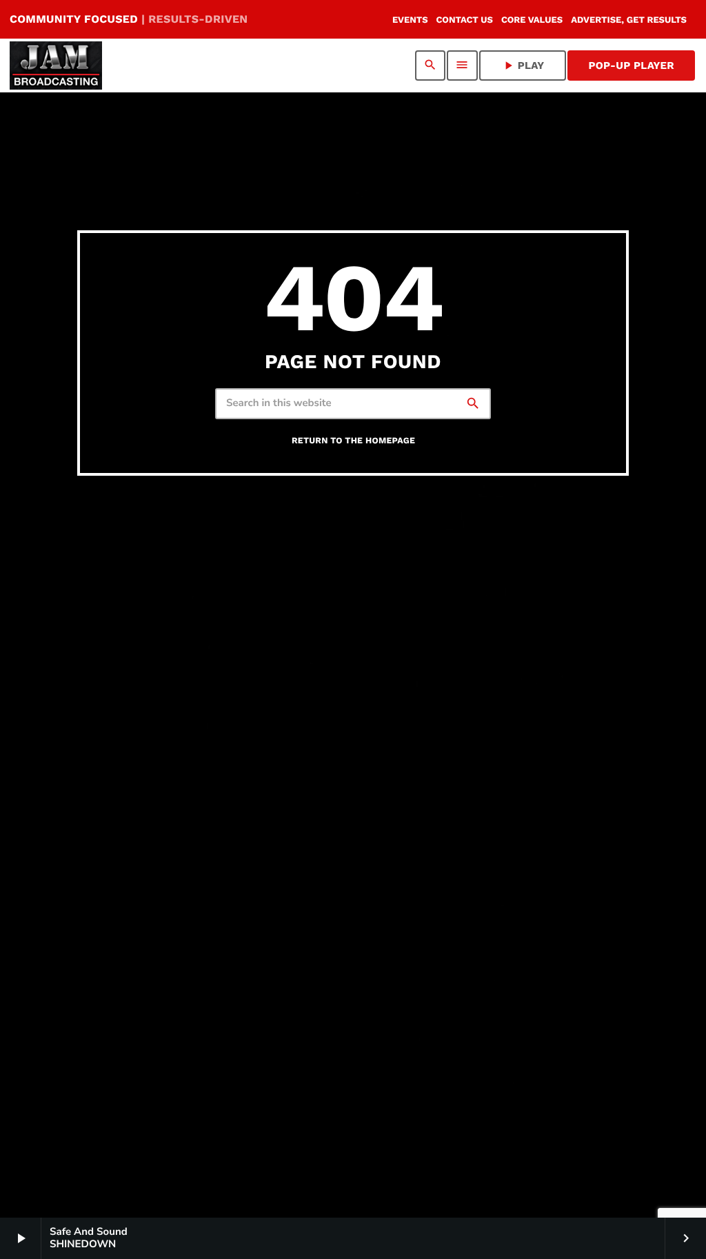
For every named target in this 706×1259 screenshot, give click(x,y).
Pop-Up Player (631, 65)
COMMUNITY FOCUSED (129, 19)
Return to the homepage (353, 441)
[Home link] (56, 65)
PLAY (523, 65)
